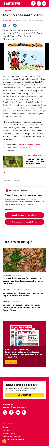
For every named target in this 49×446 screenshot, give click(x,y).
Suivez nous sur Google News (24, 222)
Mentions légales (9, 433)
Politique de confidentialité (12, 436)
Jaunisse (7, 180)
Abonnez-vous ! (8, 424)
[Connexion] (39, 3)
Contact (5, 427)
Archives (6, 430)
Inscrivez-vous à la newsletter (24, 215)
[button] (4, 442)
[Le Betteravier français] (12, 3)
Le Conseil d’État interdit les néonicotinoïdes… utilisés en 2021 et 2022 (21, 146)
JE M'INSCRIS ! (24, 395)
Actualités (7, 20)
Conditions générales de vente (13, 439)
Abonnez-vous (11, 362)
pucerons (17, 180)
